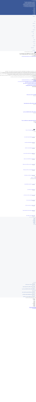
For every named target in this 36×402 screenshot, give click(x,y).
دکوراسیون (33, 35)
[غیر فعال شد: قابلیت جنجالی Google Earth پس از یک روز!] (30, 110)
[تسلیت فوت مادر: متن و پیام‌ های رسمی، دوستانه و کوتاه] (32, 174)
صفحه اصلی (34, 25)
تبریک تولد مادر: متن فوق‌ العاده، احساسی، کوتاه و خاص (30, 2)
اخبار (34, 27)
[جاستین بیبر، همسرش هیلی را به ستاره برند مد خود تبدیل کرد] (32, 194)
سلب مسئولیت (32, 47)
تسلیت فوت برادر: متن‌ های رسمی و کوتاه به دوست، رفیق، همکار (29, 4)
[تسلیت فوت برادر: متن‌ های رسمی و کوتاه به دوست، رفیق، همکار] (32, 163)
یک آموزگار (32, 177)
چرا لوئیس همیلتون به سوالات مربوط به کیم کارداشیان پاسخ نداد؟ (29, 210)
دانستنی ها (34, 41)
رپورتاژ (34, 43)
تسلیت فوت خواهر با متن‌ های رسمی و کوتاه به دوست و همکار (29, 169)
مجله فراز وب (34, 177)
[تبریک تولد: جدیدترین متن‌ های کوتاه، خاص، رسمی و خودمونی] (30, 256)
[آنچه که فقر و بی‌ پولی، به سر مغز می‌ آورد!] (30, 93)
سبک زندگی (34, 29)
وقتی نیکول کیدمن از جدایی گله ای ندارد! (31, 189)
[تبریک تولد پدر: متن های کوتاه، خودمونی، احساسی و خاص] (32, 136)
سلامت (34, 39)
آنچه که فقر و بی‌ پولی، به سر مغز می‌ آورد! (31, 94)
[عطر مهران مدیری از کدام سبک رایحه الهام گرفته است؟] (32, 183)
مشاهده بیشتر (34, 80)
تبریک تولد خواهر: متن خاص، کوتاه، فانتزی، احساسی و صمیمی (29, 3)
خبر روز (35, 52)
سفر (33, 37)
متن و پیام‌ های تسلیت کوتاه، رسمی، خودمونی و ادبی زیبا (29, 6)
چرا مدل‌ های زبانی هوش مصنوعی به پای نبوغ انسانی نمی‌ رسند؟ (29, 120)
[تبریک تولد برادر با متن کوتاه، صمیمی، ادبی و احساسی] (32, 147)
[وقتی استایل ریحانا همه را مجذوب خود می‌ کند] (32, 199)
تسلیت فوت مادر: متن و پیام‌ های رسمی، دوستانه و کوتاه (29, 5)
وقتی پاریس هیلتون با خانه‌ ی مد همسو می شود (30, 215)
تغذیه (33, 33)
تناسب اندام (33, 31)
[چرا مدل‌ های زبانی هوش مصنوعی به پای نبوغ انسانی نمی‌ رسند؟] (30, 119)
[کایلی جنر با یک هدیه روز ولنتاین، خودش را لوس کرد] (32, 204)
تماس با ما (34, 45)
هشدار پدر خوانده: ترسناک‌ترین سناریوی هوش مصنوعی (30, 103)
